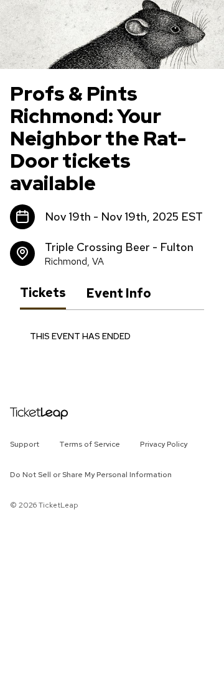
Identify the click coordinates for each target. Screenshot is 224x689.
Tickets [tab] (43, 293)
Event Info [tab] (118, 293)
